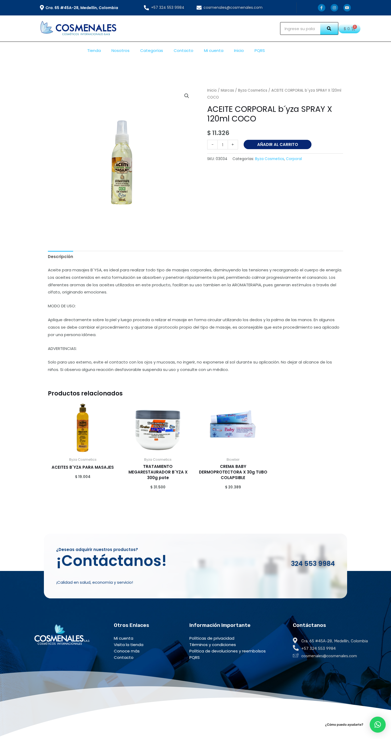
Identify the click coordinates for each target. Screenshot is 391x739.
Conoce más (127, 651)
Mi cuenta (213, 50)
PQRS (260, 50)
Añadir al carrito (277, 144)
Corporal (294, 158)
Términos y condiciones (212, 644)
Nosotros (120, 50)
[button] (187, 96)
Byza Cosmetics (252, 90)
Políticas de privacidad (211, 638)
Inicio (239, 50)
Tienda (94, 50)
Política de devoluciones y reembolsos (227, 651)
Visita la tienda (128, 644)
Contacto (183, 50)
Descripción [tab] (60, 256)
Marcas (227, 90)
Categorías (151, 50)
